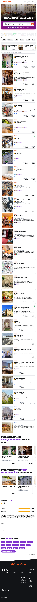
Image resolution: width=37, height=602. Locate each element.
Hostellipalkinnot (23, 577)
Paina (30, 572)
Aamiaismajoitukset (17, 376)
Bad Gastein (15, 545)
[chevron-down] (9, 504)
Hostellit (14, 569)
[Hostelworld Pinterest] (4, 572)
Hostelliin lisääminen (30, 581)
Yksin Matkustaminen (23, 580)
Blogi (22, 572)
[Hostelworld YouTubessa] (2, 572)
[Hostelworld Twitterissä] (4, 570)
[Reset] (14, 24)
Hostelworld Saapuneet (31, 586)
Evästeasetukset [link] (4, 597)
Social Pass (23, 569)
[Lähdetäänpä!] (32, 24)
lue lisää (21, 52)
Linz (3, 545)
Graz (3, 542)
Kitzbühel (23, 542)
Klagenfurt (30, 542)
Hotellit (14, 572)
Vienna (22, 545)
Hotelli (15, 390)
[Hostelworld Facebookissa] (2, 570)
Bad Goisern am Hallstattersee (8, 551)
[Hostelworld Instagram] (7, 570)
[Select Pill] (33, 2)
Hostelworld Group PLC (32, 570)
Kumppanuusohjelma (32, 583)
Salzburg (9, 542)
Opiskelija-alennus (24, 582)
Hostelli (15, 54)
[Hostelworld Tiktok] (7, 572)
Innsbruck (16, 542)
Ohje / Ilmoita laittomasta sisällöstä (15, 582)
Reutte (8, 545)
